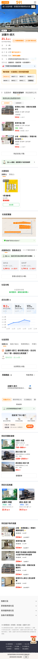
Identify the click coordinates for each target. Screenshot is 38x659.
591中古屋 (9, 646)
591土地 (27, 644)
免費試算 (30, 426)
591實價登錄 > (6, 625)
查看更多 (19, 476)
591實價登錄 (9, 644)
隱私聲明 (19, 657)
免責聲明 (9, 649)
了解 (33, 6)
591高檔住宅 (25, 646)
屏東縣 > (14, 625)
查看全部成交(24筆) (19, 276)
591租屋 (17, 646)
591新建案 (19, 644)
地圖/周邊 (29, 375)
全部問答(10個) (19, 366)
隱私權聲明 (25, 649)
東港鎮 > (19, 625)
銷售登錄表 (31, 250)
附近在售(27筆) (19, 154)
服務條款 (16, 649)
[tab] (7, 103)
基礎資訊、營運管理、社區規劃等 (19, 62)
